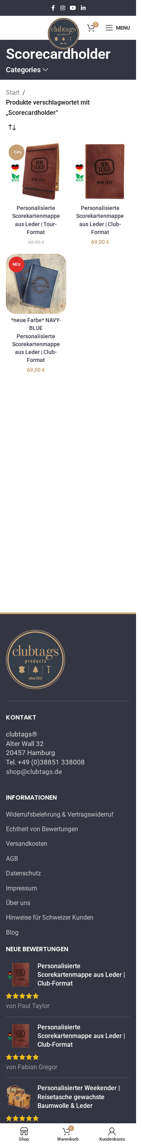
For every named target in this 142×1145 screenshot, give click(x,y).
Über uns (18, 903)
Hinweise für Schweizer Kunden (49, 917)
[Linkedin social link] (83, 8)
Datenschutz (23, 873)
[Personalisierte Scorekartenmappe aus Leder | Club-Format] (100, 172)
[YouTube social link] (72, 8)
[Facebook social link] (53, 8)
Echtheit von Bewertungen (42, 829)
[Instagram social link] (62, 8)
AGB (12, 858)
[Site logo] (63, 33)
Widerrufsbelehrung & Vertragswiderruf (60, 814)
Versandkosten (26, 843)
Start (12, 92)
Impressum (21, 888)
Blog (12, 932)
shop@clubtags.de (34, 772)
